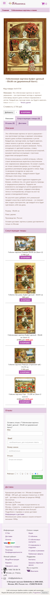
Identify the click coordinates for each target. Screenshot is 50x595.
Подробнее (37, 593)
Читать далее (26, 102)
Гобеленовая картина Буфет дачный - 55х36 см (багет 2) (25, 336)
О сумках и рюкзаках (36, 550)
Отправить (37, 477)
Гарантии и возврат (12, 546)
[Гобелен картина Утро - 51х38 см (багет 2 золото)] (25, 385)
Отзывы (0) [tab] (10, 123)
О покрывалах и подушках (34, 546)
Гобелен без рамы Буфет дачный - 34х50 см (25, 295)
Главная (5, 10)
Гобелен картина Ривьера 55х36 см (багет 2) (25, 252)
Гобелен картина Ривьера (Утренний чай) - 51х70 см (25, 365)
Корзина (8, 562)
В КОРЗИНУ (25, 112)
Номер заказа (12, 447)
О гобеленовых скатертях (34, 540)
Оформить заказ (11, 566)
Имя (8, 430)
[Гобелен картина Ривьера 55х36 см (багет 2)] (25, 243)
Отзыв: (10, 455)
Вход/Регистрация (12, 559)
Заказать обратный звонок (35, 563)
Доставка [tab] (22, 123)
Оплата (8, 539)
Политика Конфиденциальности (13, 551)
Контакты (31, 559)
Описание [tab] (9, 118)
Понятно (45, 593)
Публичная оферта (35, 554)
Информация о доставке (14, 514)
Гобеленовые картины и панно (24, 10)
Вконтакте (34, 571)
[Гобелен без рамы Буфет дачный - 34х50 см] (25, 278)
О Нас (7, 533)
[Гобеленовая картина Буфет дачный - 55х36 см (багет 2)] (25, 319)
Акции (30, 533)
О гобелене (32, 536)
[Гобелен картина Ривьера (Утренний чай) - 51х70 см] (25, 355)
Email (10, 438)
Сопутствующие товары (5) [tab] (28, 118)
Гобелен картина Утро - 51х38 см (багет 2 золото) (25, 395)
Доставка (8, 536)
